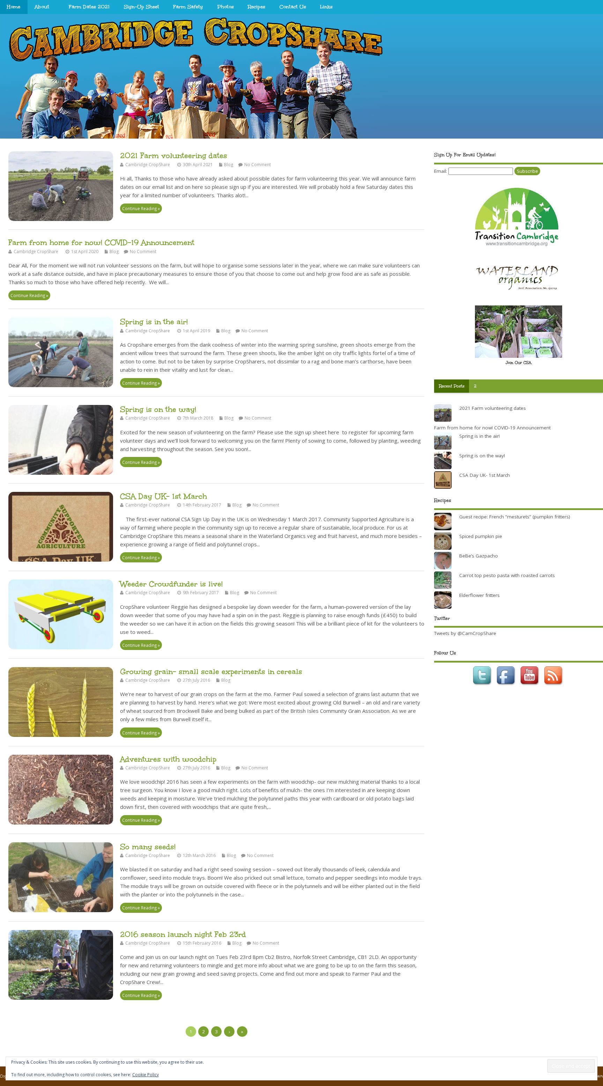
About (42, 6)
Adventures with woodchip (168, 759)
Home (13, 6)
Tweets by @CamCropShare (465, 633)
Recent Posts (451, 386)
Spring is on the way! (158, 409)
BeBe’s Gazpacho (478, 556)
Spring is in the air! (154, 322)
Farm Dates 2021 (89, 6)
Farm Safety (188, 6)
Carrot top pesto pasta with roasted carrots (507, 575)
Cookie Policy (145, 1075)
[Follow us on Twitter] (483, 687)
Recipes (256, 6)
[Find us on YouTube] (530, 687)
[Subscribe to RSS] (554, 687)
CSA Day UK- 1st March (163, 496)
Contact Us (293, 6)
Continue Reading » (141, 208)
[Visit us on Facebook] (507, 687)
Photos (225, 6)
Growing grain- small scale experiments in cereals (211, 671)
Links (326, 6)
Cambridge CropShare (147, 165)
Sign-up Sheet (141, 6)
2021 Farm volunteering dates (173, 155)
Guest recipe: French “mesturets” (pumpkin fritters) (514, 517)
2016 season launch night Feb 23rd (183, 934)
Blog (228, 165)
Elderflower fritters (479, 595)
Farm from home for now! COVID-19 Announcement (101, 242)
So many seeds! (148, 847)
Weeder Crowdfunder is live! (171, 584)
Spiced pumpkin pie (480, 536)
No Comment (257, 165)
